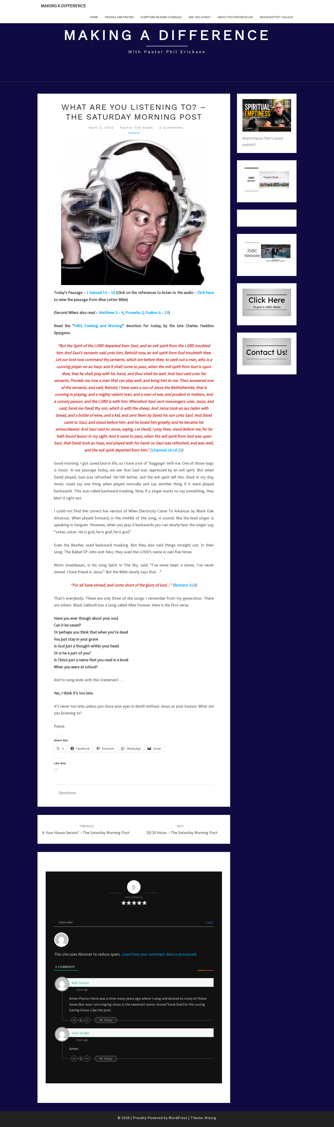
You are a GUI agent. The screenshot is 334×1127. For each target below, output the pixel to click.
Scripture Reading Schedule (161, 17)
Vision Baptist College (276, 17)
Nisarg (210, 1117)
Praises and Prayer (119, 17)
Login (209, 922)
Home (94, 17)
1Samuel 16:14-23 (166, 450)
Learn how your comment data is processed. (159, 954)
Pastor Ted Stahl (136, 127)
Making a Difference (63, 5)
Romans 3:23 (185, 585)
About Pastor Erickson (235, 17)
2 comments (171, 127)
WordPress (178, 1117)
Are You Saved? (200, 17)
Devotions (67, 792)
